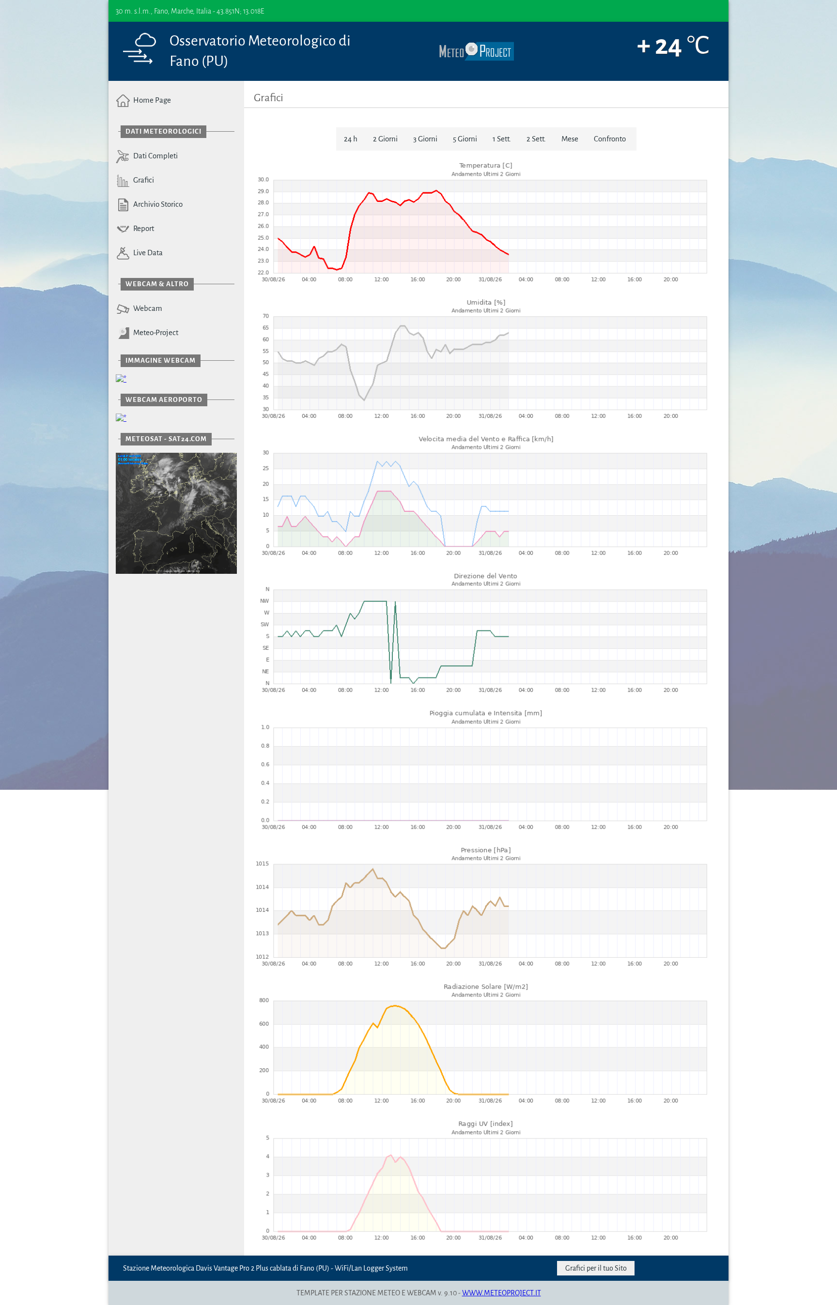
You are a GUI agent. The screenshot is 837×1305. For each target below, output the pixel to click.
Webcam (146, 308)
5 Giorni (465, 139)
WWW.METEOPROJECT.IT (501, 1293)
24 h (350, 139)
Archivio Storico (156, 204)
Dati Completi (154, 156)
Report (142, 228)
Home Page (150, 100)
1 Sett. (502, 139)
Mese (569, 139)
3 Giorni (425, 139)
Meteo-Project (154, 332)
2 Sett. (536, 139)
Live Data (146, 252)
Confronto (610, 139)
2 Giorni (385, 139)
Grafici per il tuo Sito (596, 1268)
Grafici (142, 180)
